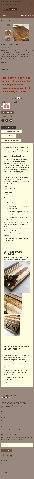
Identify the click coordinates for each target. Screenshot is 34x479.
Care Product (5, 69)
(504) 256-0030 (18, 1)
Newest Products (5, 56)
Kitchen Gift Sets (11, 54)
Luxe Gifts (28, 54)
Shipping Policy (5, 463)
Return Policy (4, 466)
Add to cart (8, 112)
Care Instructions (5, 420)
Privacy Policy (4, 472)
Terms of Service (5, 469)
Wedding (25, 56)
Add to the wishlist (7, 116)
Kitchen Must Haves (20, 54)
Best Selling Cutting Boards (14, 50)
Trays (21, 56)
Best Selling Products (27, 50)
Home (3, 21)
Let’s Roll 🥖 (6, 450)
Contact (3, 426)
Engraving (4, 62)
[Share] (2, 120)
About (2, 423)
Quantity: (12, 98)
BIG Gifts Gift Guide (6, 52)
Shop (2, 414)
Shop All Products (14, 56)
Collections (4, 417)
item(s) (27, 16)
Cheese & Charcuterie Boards (19, 52)
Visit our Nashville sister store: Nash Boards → (12, 429)
